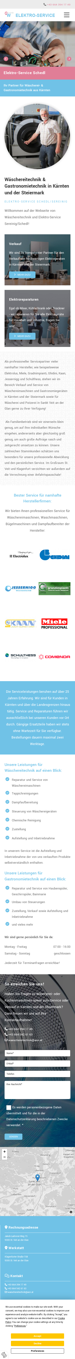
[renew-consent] (4, 1355)
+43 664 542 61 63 (20, 1035)
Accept (37, 1336)
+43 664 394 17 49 (58, 4)
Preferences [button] (20, 1326)
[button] (22, 274)
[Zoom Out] (4, 1157)
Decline (37, 1343)
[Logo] (30, 15)
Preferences (37, 1351)
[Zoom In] (4, 1151)
